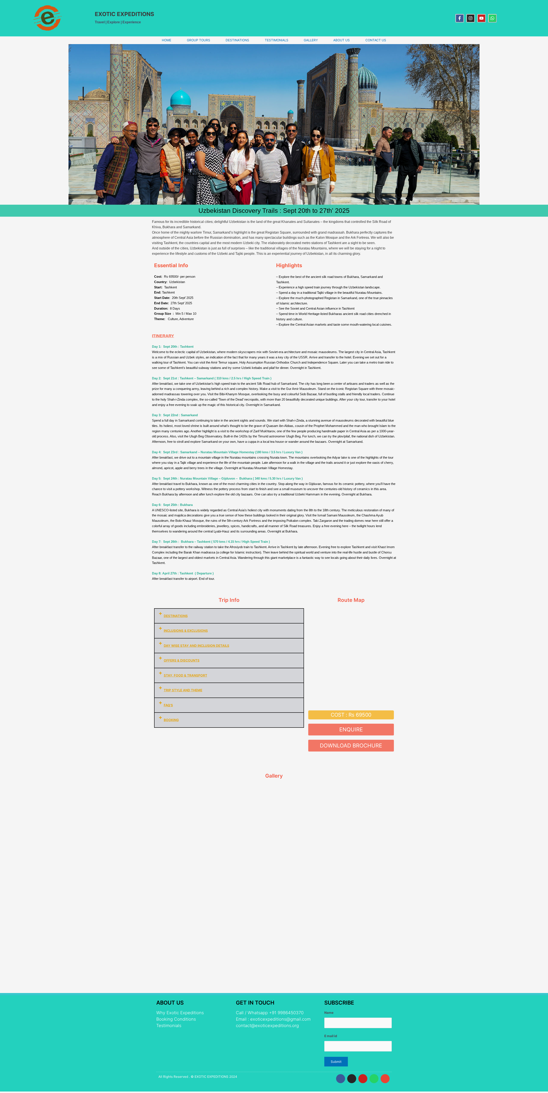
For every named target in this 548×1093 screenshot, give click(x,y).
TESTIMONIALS (276, 40)
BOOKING (171, 720)
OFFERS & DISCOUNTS (182, 660)
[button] (229, 616)
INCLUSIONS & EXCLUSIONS (186, 631)
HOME (166, 40)
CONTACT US (375, 40)
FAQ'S (168, 705)
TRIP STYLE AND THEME (183, 690)
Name (329, 1013)
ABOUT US (341, 40)
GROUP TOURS (198, 40)
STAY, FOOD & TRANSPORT (185, 675)
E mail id (330, 1036)
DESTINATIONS (237, 40)
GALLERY (311, 40)
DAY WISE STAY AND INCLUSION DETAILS (196, 646)
